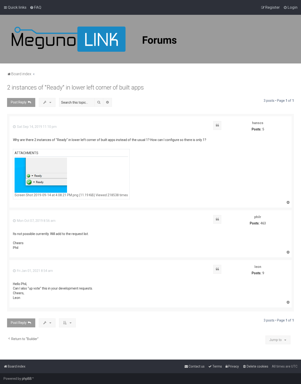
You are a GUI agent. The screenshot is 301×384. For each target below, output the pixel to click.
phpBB (27, 378)
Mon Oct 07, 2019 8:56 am (35, 221)
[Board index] (94, 39)
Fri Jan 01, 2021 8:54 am (34, 271)
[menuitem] (35, 7)
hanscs (257, 123)
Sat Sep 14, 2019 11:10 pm (36, 127)
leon (257, 267)
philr (257, 217)
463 (263, 223)
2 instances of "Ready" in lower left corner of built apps (75, 87)
